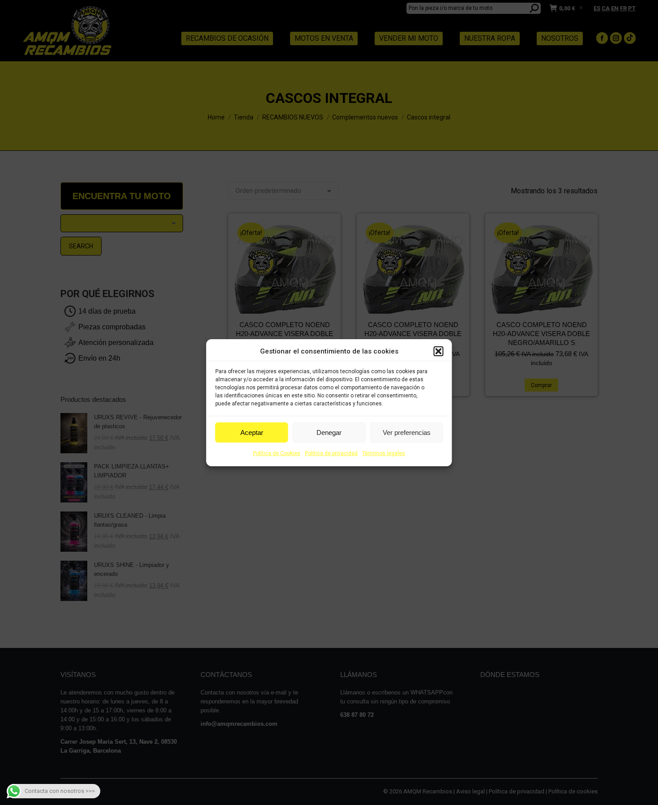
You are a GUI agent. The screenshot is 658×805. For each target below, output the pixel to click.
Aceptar (251, 432)
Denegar (329, 432)
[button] (438, 351)
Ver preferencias (407, 432)
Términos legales (383, 453)
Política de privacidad (331, 453)
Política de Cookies (276, 453)
